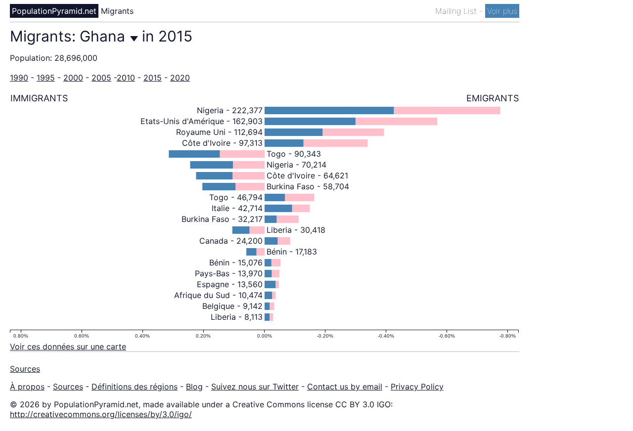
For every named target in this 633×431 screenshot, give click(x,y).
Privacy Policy (417, 386)
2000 (73, 78)
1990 (19, 78)
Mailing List (457, 11)
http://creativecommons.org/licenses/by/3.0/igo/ (101, 414)
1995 (46, 78)
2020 (180, 78)
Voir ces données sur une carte (68, 346)
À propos (27, 386)
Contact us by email (344, 386)
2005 (101, 78)
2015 (152, 78)
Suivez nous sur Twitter (255, 386)
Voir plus (502, 11)
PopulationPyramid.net (54, 11)
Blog (194, 386)
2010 (126, 78)
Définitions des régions (134, 386)
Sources (25, 369)
